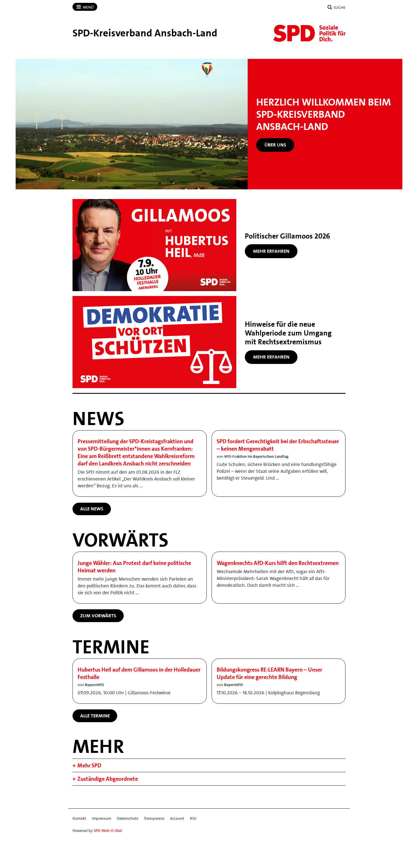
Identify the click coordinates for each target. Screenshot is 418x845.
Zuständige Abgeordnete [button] (107, 778)
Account (177, 818)
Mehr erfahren (271, 251)
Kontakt (79, 818)
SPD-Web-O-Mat (108, 830)
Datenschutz (127, 818)
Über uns (275, 145)
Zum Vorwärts (98, 615)
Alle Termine (95, 716)
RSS (193, 818)
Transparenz (154, 818)
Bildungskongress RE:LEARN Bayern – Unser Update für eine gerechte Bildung (269, 673)
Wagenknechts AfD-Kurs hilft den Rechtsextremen (278, 563)
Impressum (101, 818)
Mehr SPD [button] (89, 765)
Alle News (92, 509)
